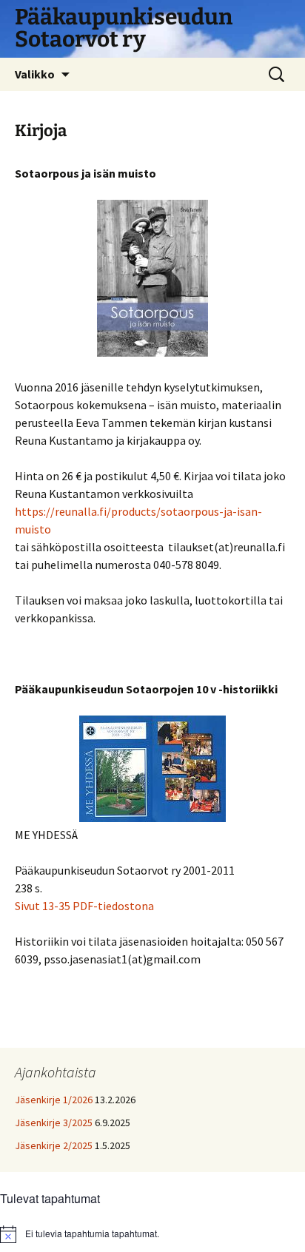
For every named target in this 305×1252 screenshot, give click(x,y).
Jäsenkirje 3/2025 (54, 1122)
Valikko (35, 74)
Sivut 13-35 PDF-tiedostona (84, 905)
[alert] (152, 1234)
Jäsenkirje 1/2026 (54, 1099)
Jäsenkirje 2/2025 (54, 1145)
